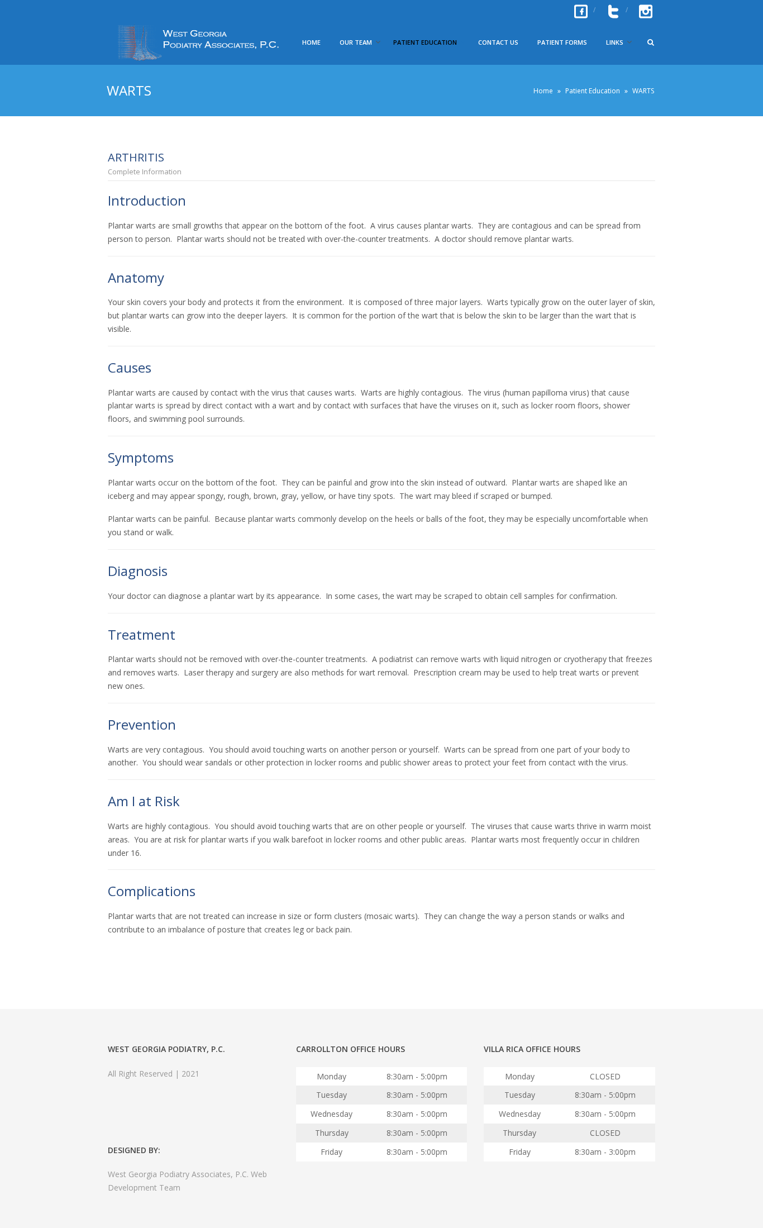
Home (311, 42)
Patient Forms (562, 42)
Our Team (356, 42)
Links (614, 42)
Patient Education (425, 42)
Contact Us (498, 42)
